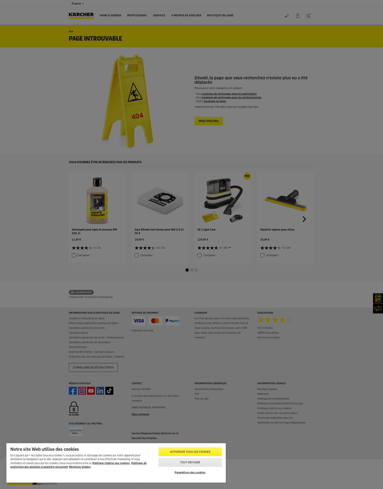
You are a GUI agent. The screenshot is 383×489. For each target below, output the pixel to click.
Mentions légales (80, 467)
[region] (116, 463)
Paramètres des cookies (190, 472)
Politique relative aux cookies (111, 463)
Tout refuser (190, 462)
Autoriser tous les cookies (190, 452)
